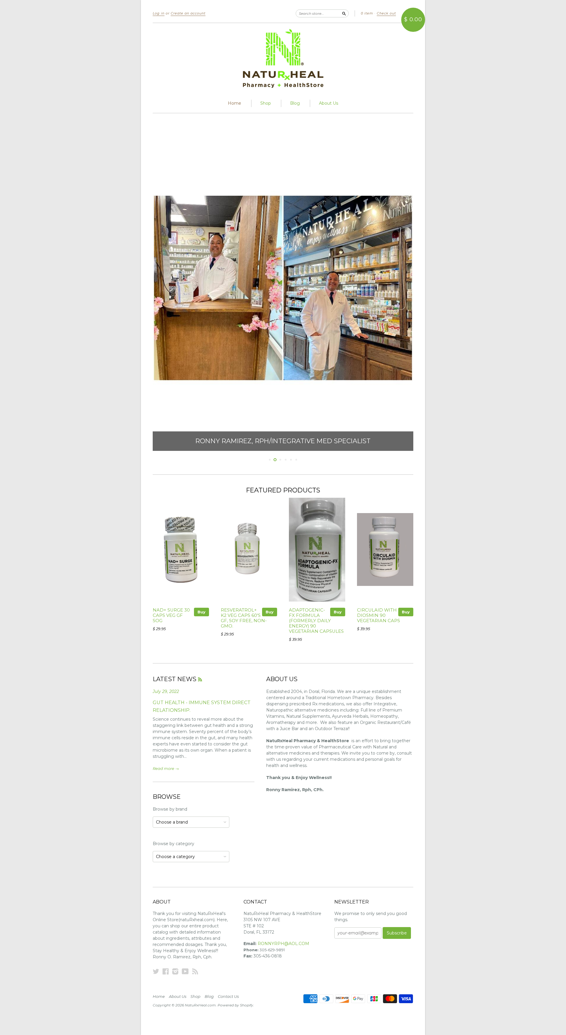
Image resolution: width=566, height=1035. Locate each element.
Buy (201, 612)
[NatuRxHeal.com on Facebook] (165, 971)
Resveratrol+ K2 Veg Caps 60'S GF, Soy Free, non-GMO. (244, 617)
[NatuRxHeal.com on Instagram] (175, 971)
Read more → (166, 768)
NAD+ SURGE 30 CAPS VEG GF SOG (171, 615)
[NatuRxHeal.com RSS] (195, 971)
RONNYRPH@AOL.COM (283, 943)
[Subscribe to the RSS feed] (200, 679)
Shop (265, 103)
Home (234, 103)
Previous (165, 288)
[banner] (283, 58)
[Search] (344, 13)
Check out (386, 13)
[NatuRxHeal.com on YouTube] (185, 971)
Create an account (188, 13)
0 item (367, 13)
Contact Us (228, 996)
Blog (295, 103)
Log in (158, 13)
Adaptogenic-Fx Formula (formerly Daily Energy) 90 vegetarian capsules (316, 620)
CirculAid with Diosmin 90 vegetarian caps (378, 615)
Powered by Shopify (235, 1005)
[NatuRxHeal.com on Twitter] (156, 971)
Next (400, 288)
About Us (328, 103)
